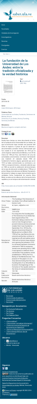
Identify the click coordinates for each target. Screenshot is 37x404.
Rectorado (9, 296)
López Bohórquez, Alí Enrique (11, 108)
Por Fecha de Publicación (14, 309)
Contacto (5, 372)
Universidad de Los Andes (10, 114)
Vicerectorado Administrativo (16, 300)
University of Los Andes (9, 118)
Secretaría (9, 302)
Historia (9, 116)
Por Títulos (10, 313)
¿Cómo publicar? (11, 321)
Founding (26, 118)
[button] (28, 19)
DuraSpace (5, 392)
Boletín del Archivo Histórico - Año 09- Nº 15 (16, 192)
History (20, 118)
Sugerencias (13, 372)
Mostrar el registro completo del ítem (14, 127)
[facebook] (3, 368)
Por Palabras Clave (12, 315)
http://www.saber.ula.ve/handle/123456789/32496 (18, 186)
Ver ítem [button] (6, 54)
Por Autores (10, 311)
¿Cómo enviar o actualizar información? (19, 323)
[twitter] (6, 368)
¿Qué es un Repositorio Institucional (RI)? (19, 329)
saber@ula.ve (13, 341)
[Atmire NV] (13, 394)
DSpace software (10, 390)
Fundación (22, 114)
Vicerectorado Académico (14, 298)
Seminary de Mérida (8, 120)
